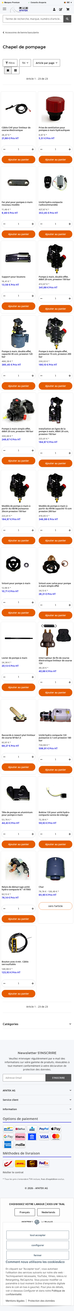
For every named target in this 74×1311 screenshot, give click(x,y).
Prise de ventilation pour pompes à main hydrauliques (54, 129)
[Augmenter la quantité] (32, 149)
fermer (38, 1255)
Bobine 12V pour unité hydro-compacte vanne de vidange (54, 813)
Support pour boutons (13, 276)
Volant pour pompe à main (16, 583)
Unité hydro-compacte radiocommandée (50, 203)
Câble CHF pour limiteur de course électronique (16, 129)
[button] (54, 9)
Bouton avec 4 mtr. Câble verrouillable (15, 963)
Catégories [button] (10, 1024)
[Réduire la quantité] (4, 149)
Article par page (45, 63)
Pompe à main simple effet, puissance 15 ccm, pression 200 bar (55, 354)
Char (41, 887)
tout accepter (38, 1235)
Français (25, 1212)
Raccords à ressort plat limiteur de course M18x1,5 (18, 736)
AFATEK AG (41, 1188)
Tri (23, 63)
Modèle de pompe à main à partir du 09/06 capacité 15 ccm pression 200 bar (55, 509)
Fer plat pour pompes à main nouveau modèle (17, 203)
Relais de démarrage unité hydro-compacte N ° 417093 (16, 888)
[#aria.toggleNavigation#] (4, 7)
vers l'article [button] (55, 906)
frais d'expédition (49, 1179)
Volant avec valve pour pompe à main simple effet (55, 584)
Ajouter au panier (18, 159)
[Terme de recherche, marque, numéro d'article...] (67, 19)
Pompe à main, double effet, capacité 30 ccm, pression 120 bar (17, 354)
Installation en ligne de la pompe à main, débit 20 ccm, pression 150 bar (54, 431)
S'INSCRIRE (58, 1077)
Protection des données (41, 1300)
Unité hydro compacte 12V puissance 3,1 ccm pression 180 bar (55, 738)
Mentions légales (15, 1300)
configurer (37, 1245)
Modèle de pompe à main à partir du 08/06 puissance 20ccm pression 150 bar (16, 509)
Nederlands (48, 1212)
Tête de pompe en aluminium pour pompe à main (17, 813)
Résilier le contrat (13, 1172)
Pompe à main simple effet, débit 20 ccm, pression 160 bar (17, 430)
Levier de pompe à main (14, 658)
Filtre (11, 63)
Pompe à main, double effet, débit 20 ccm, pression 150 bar (54, 278)
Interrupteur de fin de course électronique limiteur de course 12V (55, 661)
